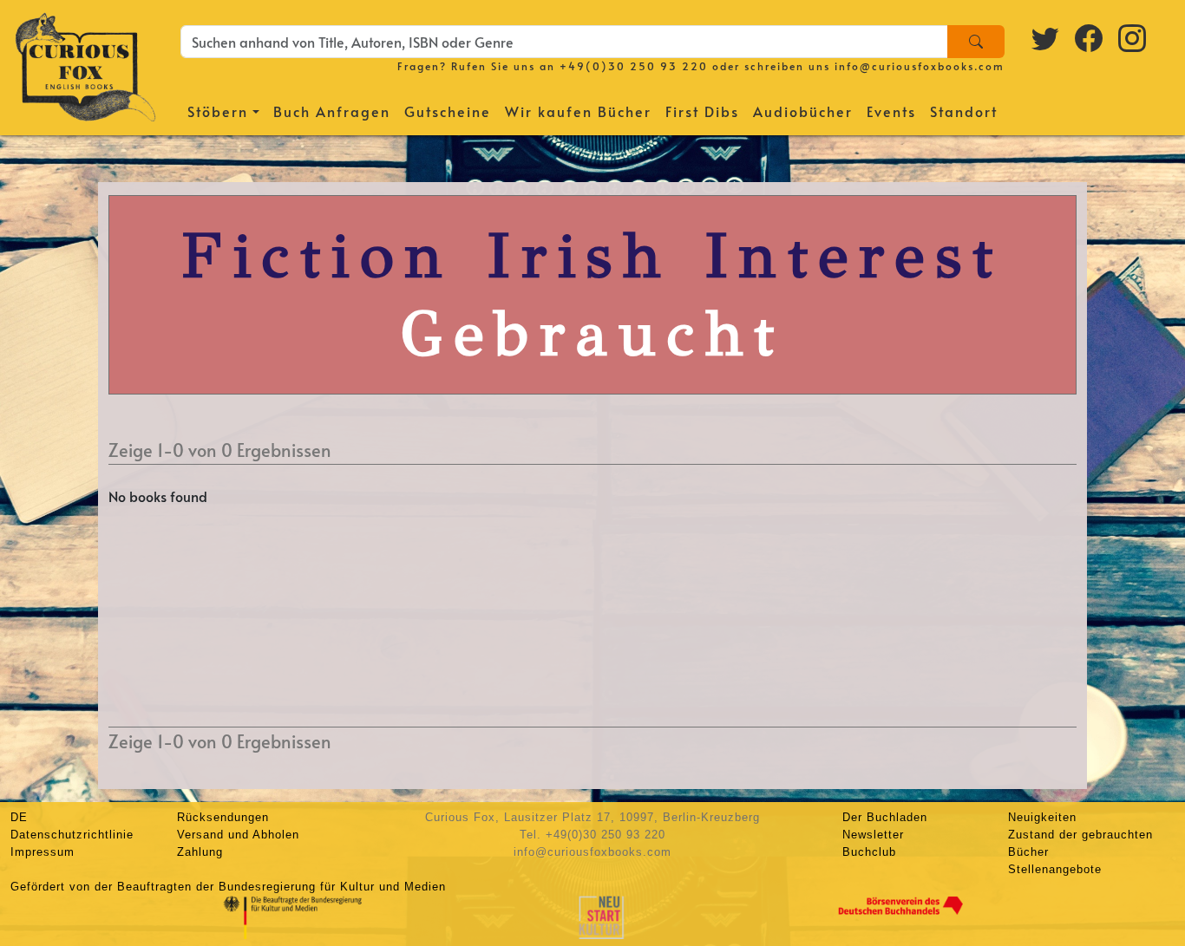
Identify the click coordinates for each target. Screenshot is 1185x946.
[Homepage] (85, 65)
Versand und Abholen (238, 834)
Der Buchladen (884, 817)
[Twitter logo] (1046, 37)
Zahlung (200, 851)
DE (19, 817)
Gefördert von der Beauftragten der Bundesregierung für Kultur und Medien (228, 886)
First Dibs (702, 111)
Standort (964, 111)
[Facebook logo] (1089, 37)
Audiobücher (803, 111)
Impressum (42, 851)
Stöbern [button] (217, 111)
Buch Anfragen (331, 111)
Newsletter (873, 834)
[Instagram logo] (1133, 37)
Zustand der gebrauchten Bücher (1080, 843)
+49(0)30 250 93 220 (634, 66)
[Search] (976, 41)
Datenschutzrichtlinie (72, 834)
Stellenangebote (1055, 869)
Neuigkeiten (1042, 817)
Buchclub (869, 851)
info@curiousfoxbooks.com (920, 66)
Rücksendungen (223, 817)
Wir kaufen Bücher (578, 111)
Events (891, 111)
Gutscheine (447, 111)
